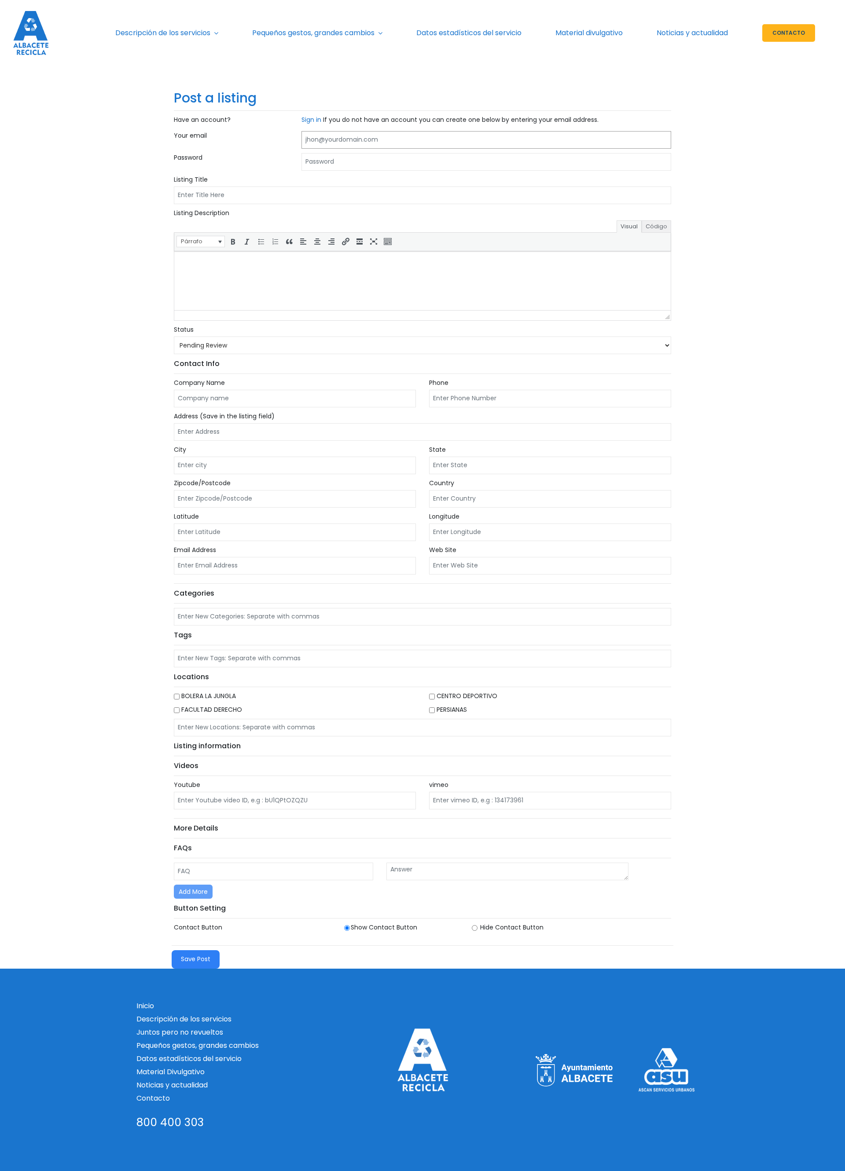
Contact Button (198, 927)
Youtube (187, 784)
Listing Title (191, 179)
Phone (438, 382)
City (180, 449)
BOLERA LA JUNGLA (208, 696)
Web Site (442, 549)
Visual (629, 226)
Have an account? (202, 119)
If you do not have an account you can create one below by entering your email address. (450, 119)
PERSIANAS (451, 709)
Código (656, 226)
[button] (200, 241)
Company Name (199, 382)
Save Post (195, 959)
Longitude (444, 516)
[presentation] (200, 241)
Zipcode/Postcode (202, 483)
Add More (193, 891)
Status (184, 329)
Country (441, 483)
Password (188, 157)
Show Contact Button (384, 927)
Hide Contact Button (511, 927)
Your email (190, 135)
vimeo (438, 784)
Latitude (186, 516)
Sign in (312, 119)
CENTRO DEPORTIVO (466, 696)
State (437, 449)
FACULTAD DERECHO (211, 709)
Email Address (195, 549)
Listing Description (201, 213)
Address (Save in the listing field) (224, 416)
